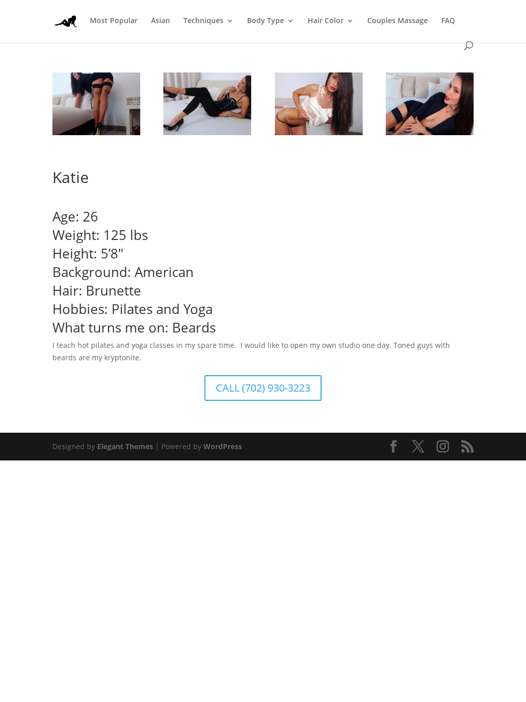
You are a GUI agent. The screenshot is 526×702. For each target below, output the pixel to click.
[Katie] (207, 135)
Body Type (265, 21)
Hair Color (326, 21)
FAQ (448, 21)
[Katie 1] (319, 135)
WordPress (222, 446)
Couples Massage (397, 21)
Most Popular (114, 21)
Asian (160, 21)
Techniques (203, 21)
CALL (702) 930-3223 (263, 388)
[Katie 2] (430, 135)
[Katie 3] (96, 135)
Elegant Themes (125, 446)
